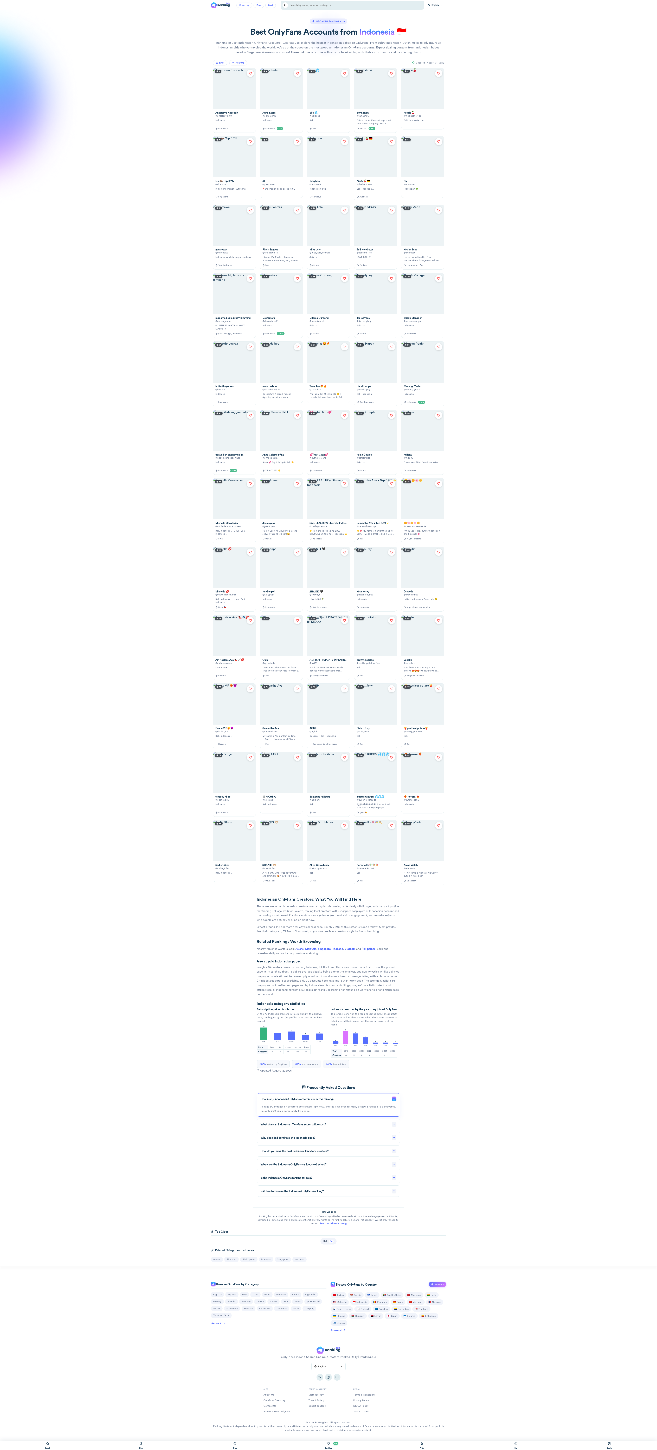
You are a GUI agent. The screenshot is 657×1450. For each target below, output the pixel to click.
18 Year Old (313, 1301)
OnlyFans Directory (274, 1400)
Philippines (368, 948)
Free (258, 5)
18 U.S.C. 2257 (361, 1411)
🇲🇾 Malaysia (339, 1302)
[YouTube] (337, 1377)
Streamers (232, 1308)
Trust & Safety (316, 1400)
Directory (244, 5)
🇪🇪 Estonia (409, 1316)
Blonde (231, 1301)
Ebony (295, 1294)
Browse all (216, 1322)
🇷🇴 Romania (380, 1302)
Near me (439, 1284)
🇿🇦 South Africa (392, 1295)
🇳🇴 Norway (434, 1302)
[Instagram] (328, 1377)
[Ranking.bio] (328, 1350)
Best (270, 5)
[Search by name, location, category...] (285, 5)
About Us (268, 1394)
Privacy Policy (361, 1400)
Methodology (316, 1394)
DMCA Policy (360, 1405)
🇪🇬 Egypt (376, 1316)
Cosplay (309, 1308)
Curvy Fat (264, 1308)
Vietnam (350, 948)
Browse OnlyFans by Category (237, 1284)
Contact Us (269, 1405)
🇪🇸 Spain (398, 1302)
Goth (296, 1308)
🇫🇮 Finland (363, 1309)
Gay (244, 1294)
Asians (299, 948)
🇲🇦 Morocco (414, 1295)
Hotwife (248, 1308)
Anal (285, 1301)
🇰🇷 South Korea (342, 1309)
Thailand (337, 948)
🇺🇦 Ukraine (339, 1316)
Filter (221, 62)
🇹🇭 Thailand (421, 1309)
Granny (217, 1301)
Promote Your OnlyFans (276, 1411)
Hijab (267, 1294)
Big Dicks (310, 1294)
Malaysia (310, 948)
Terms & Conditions (364, 1394)
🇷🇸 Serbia (355, 1295)
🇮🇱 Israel (372, 1295)
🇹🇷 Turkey (338, 1295)
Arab (255, 1294)
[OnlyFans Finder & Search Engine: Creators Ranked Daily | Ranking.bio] (220, 5)
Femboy (246, 1301)
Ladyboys (281, 1308)
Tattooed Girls (221, 1315)
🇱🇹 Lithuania (428, 1316)
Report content (317, 1405)
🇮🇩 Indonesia (360, 1302)
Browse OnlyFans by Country (356, 1284)
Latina (260, 1301)
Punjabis (281, 1294)
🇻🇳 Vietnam (415, 1302)
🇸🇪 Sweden (381, 1309)
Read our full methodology (333, 1223)
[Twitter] (320, 1377)
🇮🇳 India (431, 1295)
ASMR (216, 1308)
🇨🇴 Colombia (401, 1309)
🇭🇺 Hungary (358, 1316)
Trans (298, 1301)
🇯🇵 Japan (392, 1316)
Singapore (324, 948)
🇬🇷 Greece (339, 1323)
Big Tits (217, 1294)
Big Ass (232, 1294)
